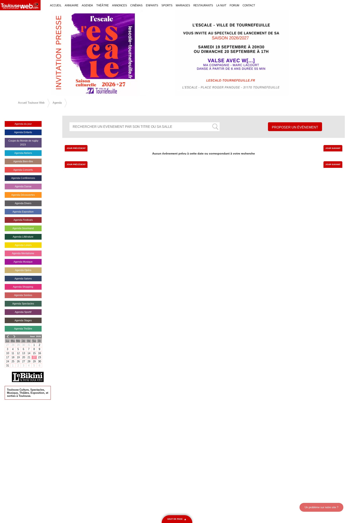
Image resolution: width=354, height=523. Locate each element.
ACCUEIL (55, 5)
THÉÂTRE (102, 5)
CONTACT (249, 5)
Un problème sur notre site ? (321, 507)
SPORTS (166, 5)
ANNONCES (119, 5)
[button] (26, 53)
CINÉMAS (136, 5)
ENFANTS (152, 5)
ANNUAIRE (71, 5)
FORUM (234, 5)
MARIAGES (183, 5)
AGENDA (87, 5)
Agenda (57, 102)
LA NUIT (221, 5)
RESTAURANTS (203, 5)
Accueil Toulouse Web (31, 102)
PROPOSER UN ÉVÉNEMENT (295, 127)
